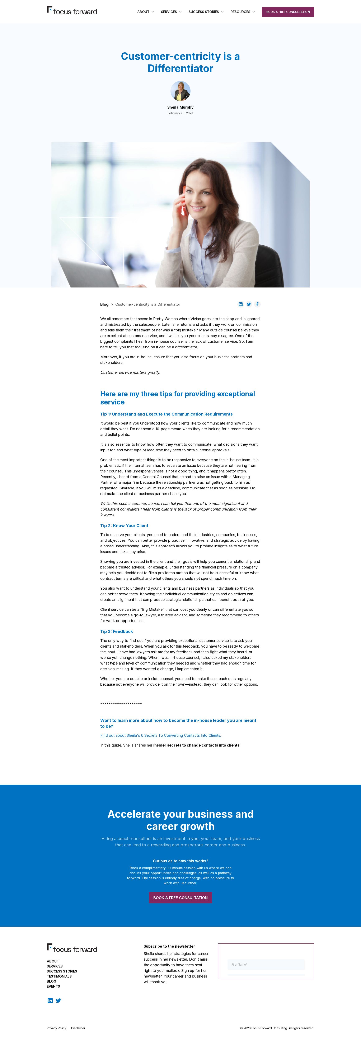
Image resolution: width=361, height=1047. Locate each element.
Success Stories (62, 971)
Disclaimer (78, 1028)
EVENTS (53, 986)
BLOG (51, 981)
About (53, 961)
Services (55, 966)
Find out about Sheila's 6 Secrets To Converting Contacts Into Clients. (160, 735)
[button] (146, 12)
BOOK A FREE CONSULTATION (288, 12)
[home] (72, 10)
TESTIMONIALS (59, 976)
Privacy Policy (56, 1028)
